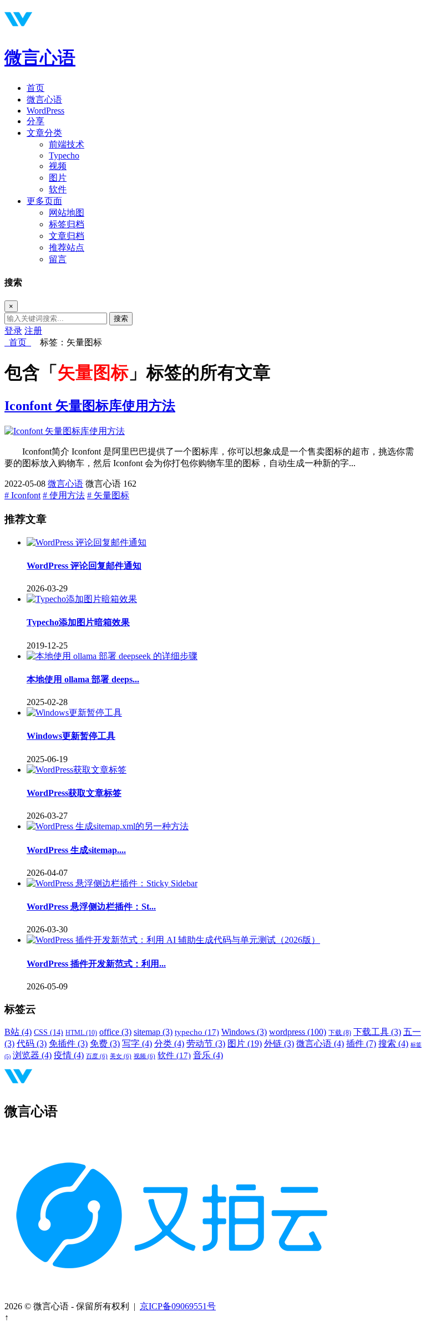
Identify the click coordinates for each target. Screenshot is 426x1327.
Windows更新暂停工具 (71, 736)
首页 (35, 88)
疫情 (69, 1055)
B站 (18, 1032)
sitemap (153, 1032)
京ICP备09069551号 (178, 1306)
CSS (48, 1032)
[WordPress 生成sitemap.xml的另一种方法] (108, 826)
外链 (279, 1043)
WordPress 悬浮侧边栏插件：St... (91, 906)
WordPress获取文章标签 (74, 793)
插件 (361, 1043)
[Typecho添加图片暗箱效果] (82, 599)
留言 (58, 259)
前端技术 (66, 144)
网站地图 (66, 212)
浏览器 (32, 1055)
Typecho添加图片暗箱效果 (78, 622)
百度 (97, 1056)
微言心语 (39, 58)
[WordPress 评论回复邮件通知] (86, 542)
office (115, 1032)
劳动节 (205, 1043)
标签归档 (66, 224)
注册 (33, 330)
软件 (58, 189)
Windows (244, 1032)
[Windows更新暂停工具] (74, 712)
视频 (58, 166)
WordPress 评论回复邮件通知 (84, 565)
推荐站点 (66, 247)
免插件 (68, 1043)
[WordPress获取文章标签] (76, 769)
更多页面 (44, 201)
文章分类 (44, 132)
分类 (169, 1043)
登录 (13, 330)
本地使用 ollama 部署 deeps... (83, 679)
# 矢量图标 (108, 495)
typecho (197, 1032)
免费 (105, 1043)
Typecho (64, 155)
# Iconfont (22, 495)
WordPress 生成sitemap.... (76, 850)
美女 (120, 1056)
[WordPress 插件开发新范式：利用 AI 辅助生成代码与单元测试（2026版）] (173, 940)
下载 (339, 1032)
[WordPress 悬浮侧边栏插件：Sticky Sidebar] (112, 883)
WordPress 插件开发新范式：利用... (96, 963)
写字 (137, 1043)
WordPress (45, 110)
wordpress (297, 1032)
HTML (81, 1033)
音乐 (208, 1055)
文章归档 (66, 236)
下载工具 (377, 1032)
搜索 (121, 318)
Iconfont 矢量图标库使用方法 (89, 406)
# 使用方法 (64, 495)
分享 (35, 121)
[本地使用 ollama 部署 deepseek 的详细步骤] (112, 656)
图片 (58, 177)
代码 (32, 1043)
